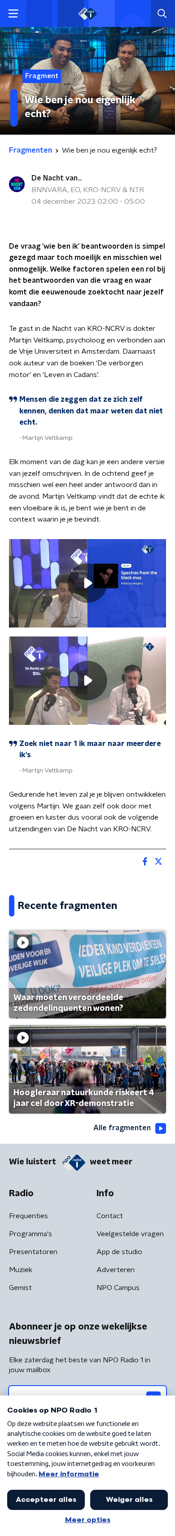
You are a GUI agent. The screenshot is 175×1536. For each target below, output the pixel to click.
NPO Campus (118, 1287)
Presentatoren (33, 1251)
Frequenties (28, 1216)
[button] (13, 13)
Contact (109, 1216)
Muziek (20, 1269)
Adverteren (115, 1269)
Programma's (30, 1234)
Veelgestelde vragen (130, 1234)
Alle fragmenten (122, 1128)
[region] (87, 583)
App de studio (119, 1251)
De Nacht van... (56, 178)
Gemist (20, 1287)
